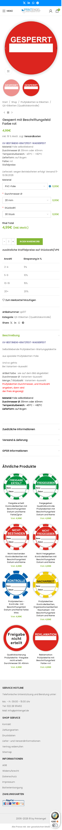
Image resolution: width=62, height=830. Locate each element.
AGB (4, 765)
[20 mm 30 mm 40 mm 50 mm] (26, 200)
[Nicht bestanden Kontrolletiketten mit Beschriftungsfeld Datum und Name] (16, 537)
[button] (5, 48)
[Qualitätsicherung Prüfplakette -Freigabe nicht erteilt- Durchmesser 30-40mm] (16, 638)
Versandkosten (32, 136)
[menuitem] (31, 724)
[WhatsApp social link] (33, 2)
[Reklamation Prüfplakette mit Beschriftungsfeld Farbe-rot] (46, 638)
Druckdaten (8, 735)
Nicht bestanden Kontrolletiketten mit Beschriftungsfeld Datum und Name (16, 558)
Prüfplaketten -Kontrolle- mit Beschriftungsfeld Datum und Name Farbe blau (16, 607)
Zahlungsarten (10, 729)
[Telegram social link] (37, 2)
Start (5, 102)
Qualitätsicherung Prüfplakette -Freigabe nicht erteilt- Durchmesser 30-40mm (16, 659)
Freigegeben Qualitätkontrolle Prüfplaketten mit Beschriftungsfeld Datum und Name (45, 509)
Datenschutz (9, 776)
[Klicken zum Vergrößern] (8, 71)
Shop (14, 102)
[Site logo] (31, 10)
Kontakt (6, 724)
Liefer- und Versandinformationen (21, 741)
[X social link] (24, 2)
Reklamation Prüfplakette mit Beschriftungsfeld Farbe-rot (45, 659)
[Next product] (12, 113)
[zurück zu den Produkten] (8, 113)
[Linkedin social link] (29, 2)
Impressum (8, 782)
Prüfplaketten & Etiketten (35, 102)
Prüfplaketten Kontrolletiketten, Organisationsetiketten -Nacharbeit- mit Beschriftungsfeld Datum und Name (46, 608)
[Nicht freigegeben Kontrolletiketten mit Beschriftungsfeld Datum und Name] (46, 537)
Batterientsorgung (12, 787)
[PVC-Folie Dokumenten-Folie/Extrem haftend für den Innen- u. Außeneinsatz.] (26, 186)
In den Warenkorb (30, 241)
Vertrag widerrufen (12, 746)
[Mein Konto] (51, 11)
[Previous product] (4, 113)
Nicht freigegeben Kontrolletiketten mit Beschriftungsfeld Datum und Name (46, 558)
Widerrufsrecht (10, 770)
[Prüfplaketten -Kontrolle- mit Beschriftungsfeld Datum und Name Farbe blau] (16, 585)
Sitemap (7, 752)
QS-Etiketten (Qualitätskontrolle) (20, 105)
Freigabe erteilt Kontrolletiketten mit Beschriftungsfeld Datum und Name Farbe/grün (16, 509)
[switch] (55, 825)
